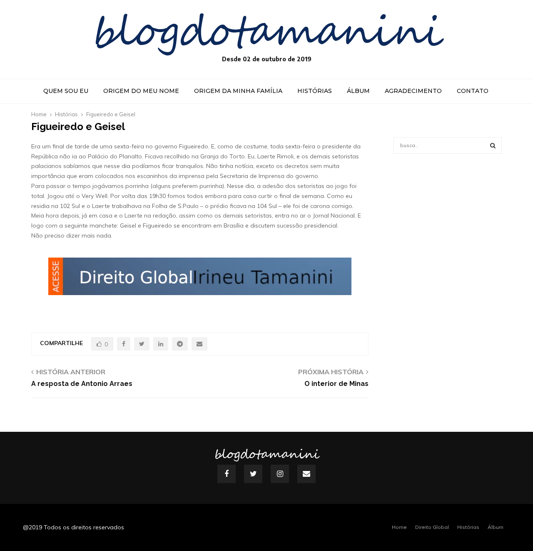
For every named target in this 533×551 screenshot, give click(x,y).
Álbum (358, 91)
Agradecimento (413, 91)
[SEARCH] (493, 145)
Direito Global (432, 527)
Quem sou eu (65, 91)
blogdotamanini (267, 33)
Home (399, 527)
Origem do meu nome (141, 91)
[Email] (306, 474)
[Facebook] (226, 474)
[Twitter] (253, 474)
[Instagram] (280, 474)
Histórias (314, 91)
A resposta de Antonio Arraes (81, 384)
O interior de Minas (336, 384)
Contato (472, 91)
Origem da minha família (238, 91)
